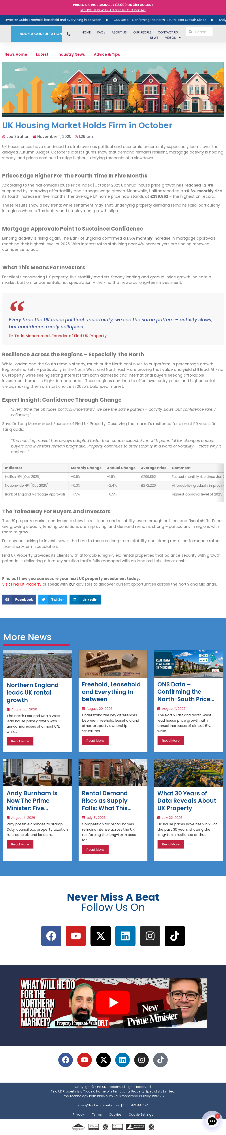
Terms (97, 1114)
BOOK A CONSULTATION (40, 33)
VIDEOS (170, 37)
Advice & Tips (107, 54)
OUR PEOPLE (142, 32)
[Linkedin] (122, 1060)
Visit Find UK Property (21, 584)
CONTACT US (168, 32)
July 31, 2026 (96, 817)
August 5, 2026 (23, 817)
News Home (15, 54)
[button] (19, 599)
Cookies (115, 1114)
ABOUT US (119, 32)
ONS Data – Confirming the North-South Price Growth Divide (183, 695)
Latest (42, 54)
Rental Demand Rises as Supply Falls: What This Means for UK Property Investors (109, 808)
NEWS (154, 37)
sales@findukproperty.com (99, 1105)
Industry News (71, 54)
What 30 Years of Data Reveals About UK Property (186, 800)
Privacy (78, 1114)
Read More (20, 741)
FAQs (101, 32)
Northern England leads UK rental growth (33, 692)
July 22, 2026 (172, 817)
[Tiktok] (175, 936)
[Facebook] (51, 936)
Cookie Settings (141, 1114)
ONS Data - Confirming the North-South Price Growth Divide (136, 20)
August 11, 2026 (174, 708)
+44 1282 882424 (135, 1105)
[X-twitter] (100, 936)
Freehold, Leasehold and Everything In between (111, 691)
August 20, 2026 (99, 708)
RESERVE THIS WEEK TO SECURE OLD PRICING (113, 10)
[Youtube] (76, 936)
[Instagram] (150, 936)
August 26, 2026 (24, 709)
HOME (86, 32)
